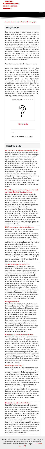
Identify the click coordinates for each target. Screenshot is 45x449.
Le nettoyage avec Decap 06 (14, 365)
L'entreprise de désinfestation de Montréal (19, 335)
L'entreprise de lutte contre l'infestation (18, 403)
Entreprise (14, 22)
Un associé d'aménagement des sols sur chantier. (21, 150)
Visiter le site (23, 124)
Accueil (7, 22)
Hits (12, 133)
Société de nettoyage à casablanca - (17, 264)
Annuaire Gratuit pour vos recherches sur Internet (11, 5)
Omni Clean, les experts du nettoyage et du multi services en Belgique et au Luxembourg (21, 191)
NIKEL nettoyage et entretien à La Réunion (19, 227)
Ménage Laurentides (12, 302)
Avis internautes (17, 100)
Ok (25, 446)
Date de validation (17, 137)
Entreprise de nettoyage (27, 22)
